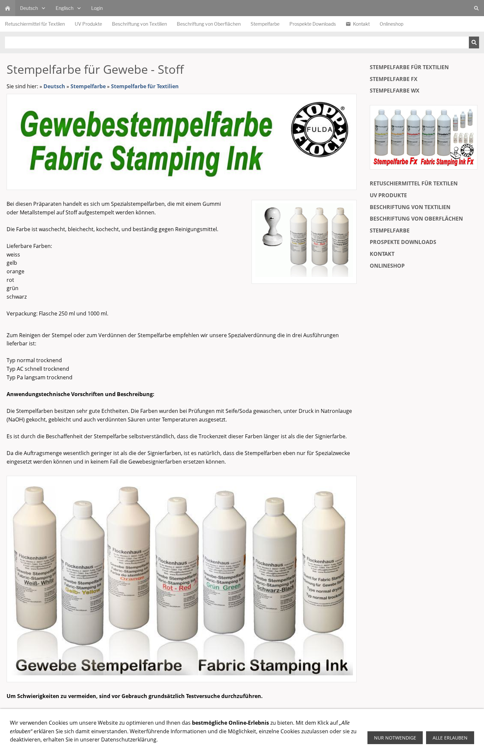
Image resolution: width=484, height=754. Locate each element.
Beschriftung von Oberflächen (416, 218)
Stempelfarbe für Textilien (145, 86)
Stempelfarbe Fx (393, 79)
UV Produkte (388, 195)
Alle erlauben (450, 738)
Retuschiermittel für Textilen (414, 183)
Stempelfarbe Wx (394, 90)
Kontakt (382, 253)
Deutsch (54, 86)
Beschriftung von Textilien (410, 207)
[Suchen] (474, 42)
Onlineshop (387, 265)
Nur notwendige (395, 738)
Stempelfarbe (88, 86)
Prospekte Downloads (403, 242)
